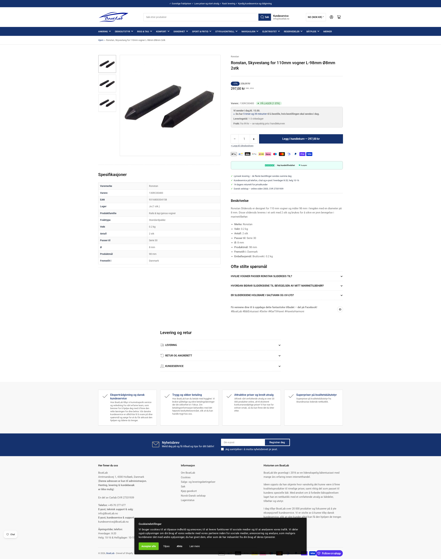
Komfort (161, 31)
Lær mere (194, 546)
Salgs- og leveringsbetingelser (198, 481)
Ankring (103, 31)
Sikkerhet (179, 31)
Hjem (100, 40)
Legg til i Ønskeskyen (243, 145)
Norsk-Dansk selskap (193, 495)
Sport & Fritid (200, 31)
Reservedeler (291, 31)
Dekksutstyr (122, 31)
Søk (183, 486)
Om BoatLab (188, 472)
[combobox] (207, 17)
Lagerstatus (187, 500)
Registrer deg (277, 442)
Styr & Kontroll (224, 31)
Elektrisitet (269, 31)
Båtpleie (311, 31)
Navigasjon (248, 31)
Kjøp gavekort (189, 491)
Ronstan (235, 56)
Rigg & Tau (143, 31)
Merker (327, 31)
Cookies (186, 477)
